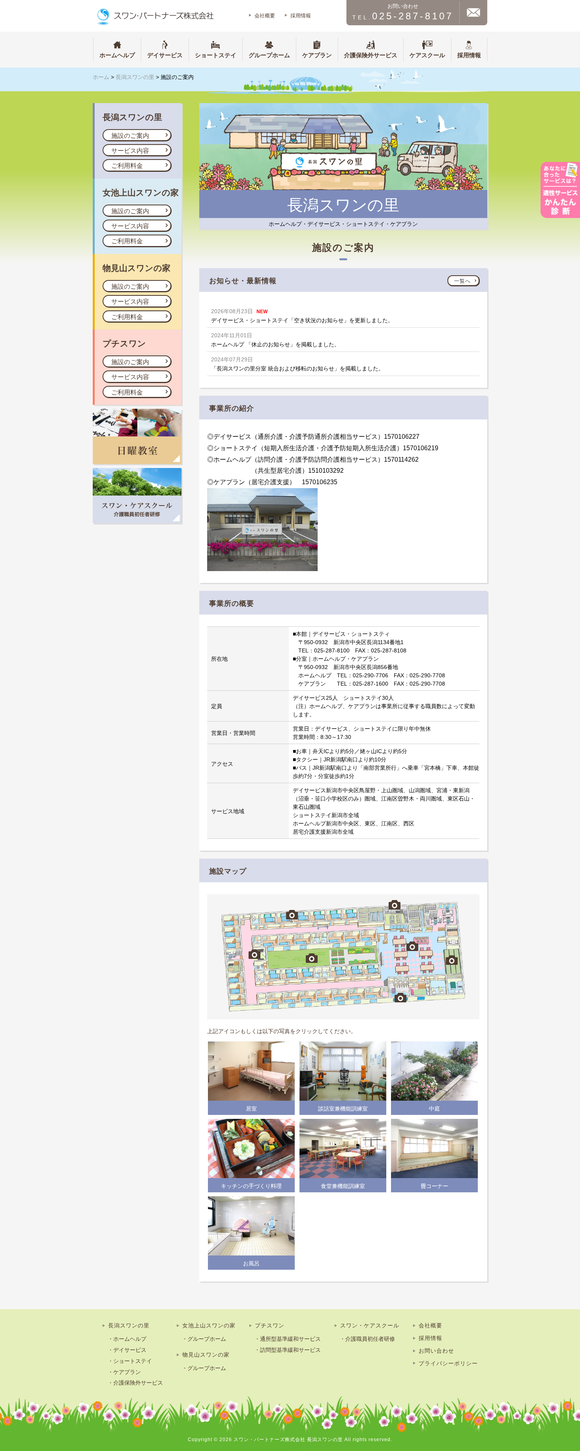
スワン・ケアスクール (369, 1325)
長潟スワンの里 (129, 1325)
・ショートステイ (130, 1361)
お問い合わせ (436, 1351)
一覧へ (462, 281)
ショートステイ (215, 55)
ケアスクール (427, 55)
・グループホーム (204, 1339)
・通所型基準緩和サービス (287, 1339)
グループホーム (269, 55)
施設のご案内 (130, 135)
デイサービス (165, 55)
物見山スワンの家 (206, 1354)
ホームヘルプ (117, 55)
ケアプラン (317, 55)
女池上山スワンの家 (209, 1325)
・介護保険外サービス (135, 1383)
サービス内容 (130, 150)
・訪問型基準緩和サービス (287, 1350)
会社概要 (264, 16)
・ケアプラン (124, 1372)
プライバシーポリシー (448, 1363)
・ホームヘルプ (127, 1339)
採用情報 (300, 16)
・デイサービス (127, 1350)
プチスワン (269, 1325)
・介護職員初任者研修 (367, 1339)
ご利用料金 (127, 165)
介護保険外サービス (370, 55)
